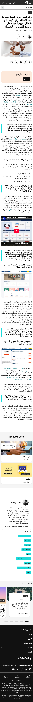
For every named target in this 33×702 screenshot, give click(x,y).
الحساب (29, 647)
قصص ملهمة (27, 563)
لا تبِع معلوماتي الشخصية (16, 680)
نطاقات (28, 572)
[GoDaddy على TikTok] (21, 670)
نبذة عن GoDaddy (26, 630)
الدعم (30, 634)
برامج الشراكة (28, 643)
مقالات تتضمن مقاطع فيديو (24, 567)
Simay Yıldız (22, 36)
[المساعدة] (10, 2)
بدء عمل (28, 554)
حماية (28, 451)
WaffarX (19, 95)
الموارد (30, 638)
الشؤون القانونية (28, 676)
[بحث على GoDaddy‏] (2, 7)
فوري (9, 210)
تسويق (25, 596)
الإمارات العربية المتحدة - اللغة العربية (21, 665)
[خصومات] (13, 2)
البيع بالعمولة (27, 545)
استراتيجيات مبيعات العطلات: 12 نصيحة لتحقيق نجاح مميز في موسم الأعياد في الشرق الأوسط (19, 605)
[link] (25, 62)
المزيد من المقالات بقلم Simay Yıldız (17, 526)
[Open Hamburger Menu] (31, 2)
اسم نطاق (15, 377)
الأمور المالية (27, 540)
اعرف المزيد (24, 613)
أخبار (29, 12)
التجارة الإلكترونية (26, 549)
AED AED (6, 665)
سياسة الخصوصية (17, 676)
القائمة (30, 7)
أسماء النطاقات (25, 474)
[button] (27, 621)
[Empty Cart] (3, 3)
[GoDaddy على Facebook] (30, 670)
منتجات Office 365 (21, 379)
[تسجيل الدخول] (6, 2)
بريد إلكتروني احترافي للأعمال (23, 558)
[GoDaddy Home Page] (25, 658)
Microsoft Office (24, 536)
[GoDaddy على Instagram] (26, 670)
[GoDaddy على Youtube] (13, 670)
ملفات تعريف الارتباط (6, 676)
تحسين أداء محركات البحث (17, 139)
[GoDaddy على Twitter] (17, 670)
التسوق (30, 652)
